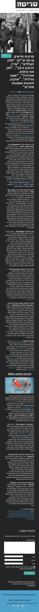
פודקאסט (19, 600)
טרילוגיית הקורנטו (27, 135)
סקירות (26, 595)
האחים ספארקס (27, 407)
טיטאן (13, 358)
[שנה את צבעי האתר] (6, 56)
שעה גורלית (30, 518)
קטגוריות (13, 595)
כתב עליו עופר (26, 181)
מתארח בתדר (15, 341)
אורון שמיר (13, 92)
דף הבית (6, 595)
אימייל (32, 560)
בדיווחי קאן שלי (18, 184)
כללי (21, 509)
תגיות (20, 595)
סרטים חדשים (23, 517)
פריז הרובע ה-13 (12, 517)
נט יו (4, 603)
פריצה (30, 300)
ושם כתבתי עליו (23, 434)
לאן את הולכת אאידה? (19, 515)
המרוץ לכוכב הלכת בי (16, 513)
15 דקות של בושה (24, 511)
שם (33, 557)
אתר (33, 564)
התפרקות (31, 515)
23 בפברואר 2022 (27, 92)
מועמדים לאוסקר (16, 122)
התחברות (26, 600)
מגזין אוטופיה (22, 348)
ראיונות (11, 600)
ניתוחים (33, 595)
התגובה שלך (30, 540)
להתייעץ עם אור (28, 124)
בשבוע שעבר (14, 114)
